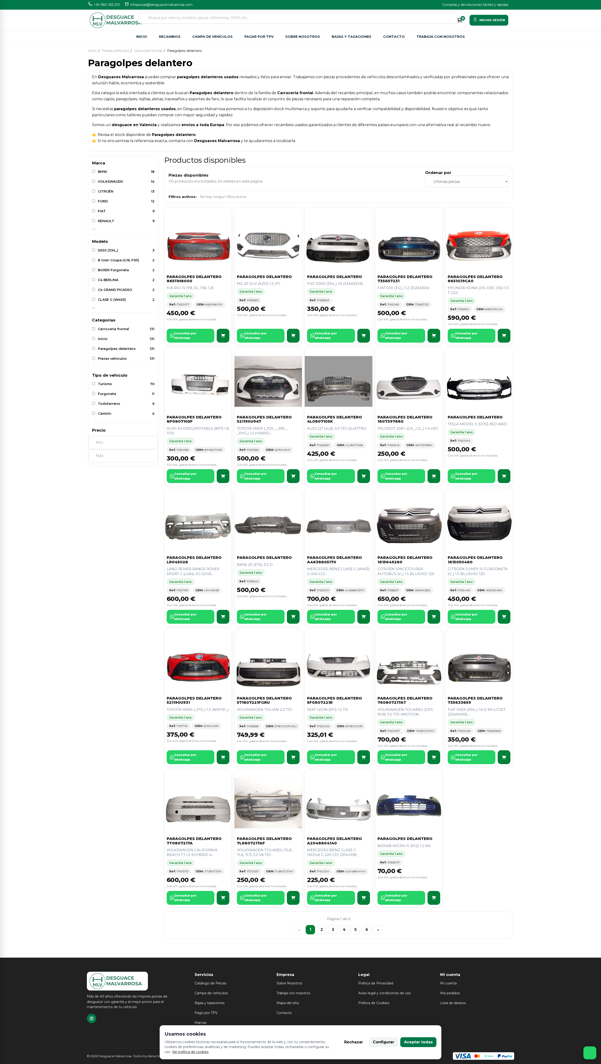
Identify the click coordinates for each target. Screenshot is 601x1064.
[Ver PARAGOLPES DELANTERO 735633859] (504, 757)
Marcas (200, 1023)
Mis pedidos (450, 993)
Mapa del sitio (288, 1003)
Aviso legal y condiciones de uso (384, 993)
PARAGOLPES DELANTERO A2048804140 (334, 840)
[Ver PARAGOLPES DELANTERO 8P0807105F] (223, 476)
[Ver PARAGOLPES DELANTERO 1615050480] (504, 617)
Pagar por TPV (259, 37)
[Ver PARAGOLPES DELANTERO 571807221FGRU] (293, 757)
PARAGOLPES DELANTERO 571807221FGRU (264, 700)
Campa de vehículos (212, 37)
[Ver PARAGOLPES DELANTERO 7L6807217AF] (293, 898)
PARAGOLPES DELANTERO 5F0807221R (334, 700)
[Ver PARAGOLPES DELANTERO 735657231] (434, 336)
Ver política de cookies (190, 1052)
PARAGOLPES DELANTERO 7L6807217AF (264, 840)
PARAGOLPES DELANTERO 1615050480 (475, 559)
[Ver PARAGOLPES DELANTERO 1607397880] (434, 476)
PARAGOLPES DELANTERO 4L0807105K (334, 419)
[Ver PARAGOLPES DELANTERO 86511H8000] (223, 336)
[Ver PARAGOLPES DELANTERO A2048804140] (363, 898)
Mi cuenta (448, 983)
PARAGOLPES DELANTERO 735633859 (475, 700)
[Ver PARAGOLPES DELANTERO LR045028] (223, 617)
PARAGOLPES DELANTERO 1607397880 (405, 419)
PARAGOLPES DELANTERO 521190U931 (194, 700)
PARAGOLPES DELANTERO (264, 277)
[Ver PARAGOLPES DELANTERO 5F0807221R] (363, 757)
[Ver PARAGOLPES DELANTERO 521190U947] (293, 476)
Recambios (170, 37)
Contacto (394, 37)
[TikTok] (91, 1018)
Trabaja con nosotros (440, 37)
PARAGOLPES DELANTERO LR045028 (194, 559)
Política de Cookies (373, 1003)
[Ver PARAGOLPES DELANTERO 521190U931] (223, 757)
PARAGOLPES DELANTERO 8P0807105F (194, 419)
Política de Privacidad (375, 983)
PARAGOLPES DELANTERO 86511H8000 (194, 279)
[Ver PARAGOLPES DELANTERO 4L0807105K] (363, 476)
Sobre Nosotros (289, 983)
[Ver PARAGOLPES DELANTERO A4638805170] (363, 617)
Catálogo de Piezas (210, 983)
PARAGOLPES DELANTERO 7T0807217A (194, 840)
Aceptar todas (418, 1042)
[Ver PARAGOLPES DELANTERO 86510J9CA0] (504, 336)
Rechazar (353, 1042)
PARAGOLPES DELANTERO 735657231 (405, 279)
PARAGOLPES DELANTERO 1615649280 (405, 559)
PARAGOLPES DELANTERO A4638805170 (334, 559)
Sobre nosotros (302, 37)
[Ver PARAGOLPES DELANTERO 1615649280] (434, 617)
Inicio (141, 37)
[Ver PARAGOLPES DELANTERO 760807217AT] (434, 757)
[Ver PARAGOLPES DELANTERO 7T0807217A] (223, 898)
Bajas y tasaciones (351, 37)
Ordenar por (438, 172)
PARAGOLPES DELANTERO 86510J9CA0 (475, 279)
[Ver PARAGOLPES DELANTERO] (293, 336)
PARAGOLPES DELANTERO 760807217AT (405, 700)
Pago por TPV (206, 1013)
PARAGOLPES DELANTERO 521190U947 (264, 419)
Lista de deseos (453, 1003)
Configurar (383, 1042)
